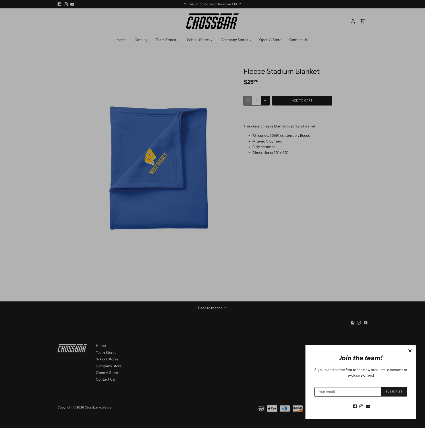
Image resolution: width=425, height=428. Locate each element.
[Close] (410, 351)
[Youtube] (368, 406)
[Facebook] (355, 406)
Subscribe (394, 391)
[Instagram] (361, 406)
